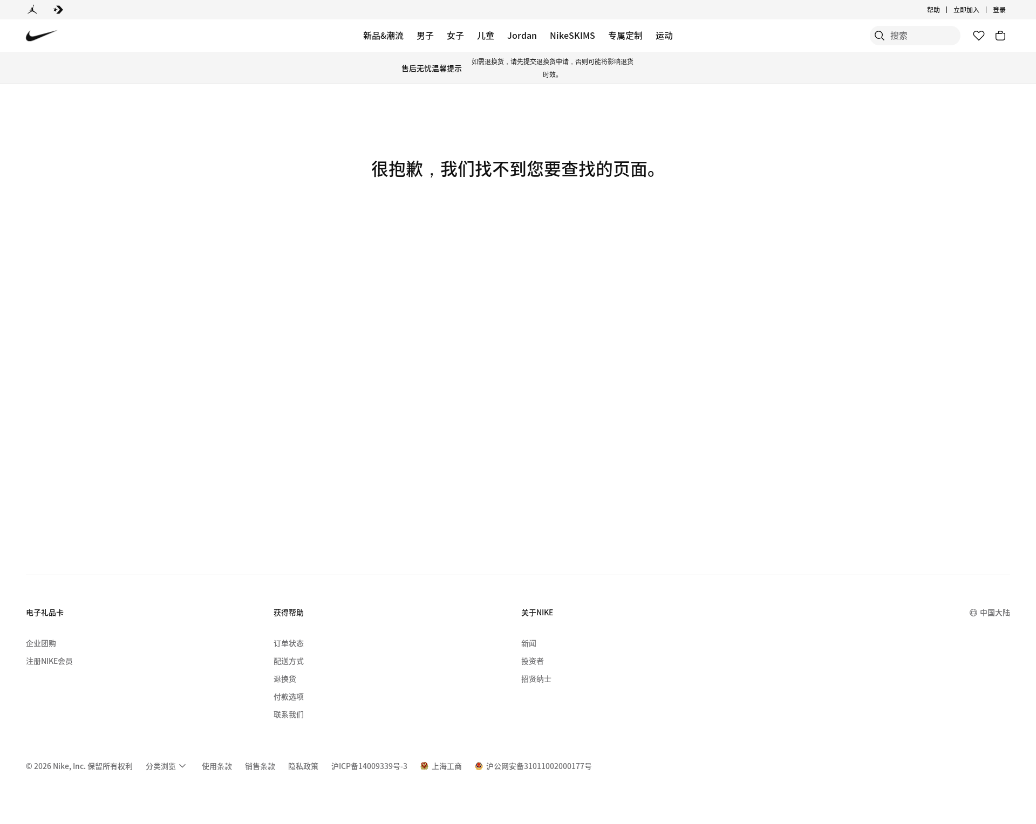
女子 (455, 35)
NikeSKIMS (572, 35)
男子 (425, 35)
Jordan (522, 35)
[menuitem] (943, 9)
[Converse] (58, 9)
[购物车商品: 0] (1000, 35)
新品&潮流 (383, 35)
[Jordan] (32, 9)
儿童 (485, 35)
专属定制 (625, 35)
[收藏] (979, 35)
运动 (664, 35)
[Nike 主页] (42, 36)
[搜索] (879, 35)
